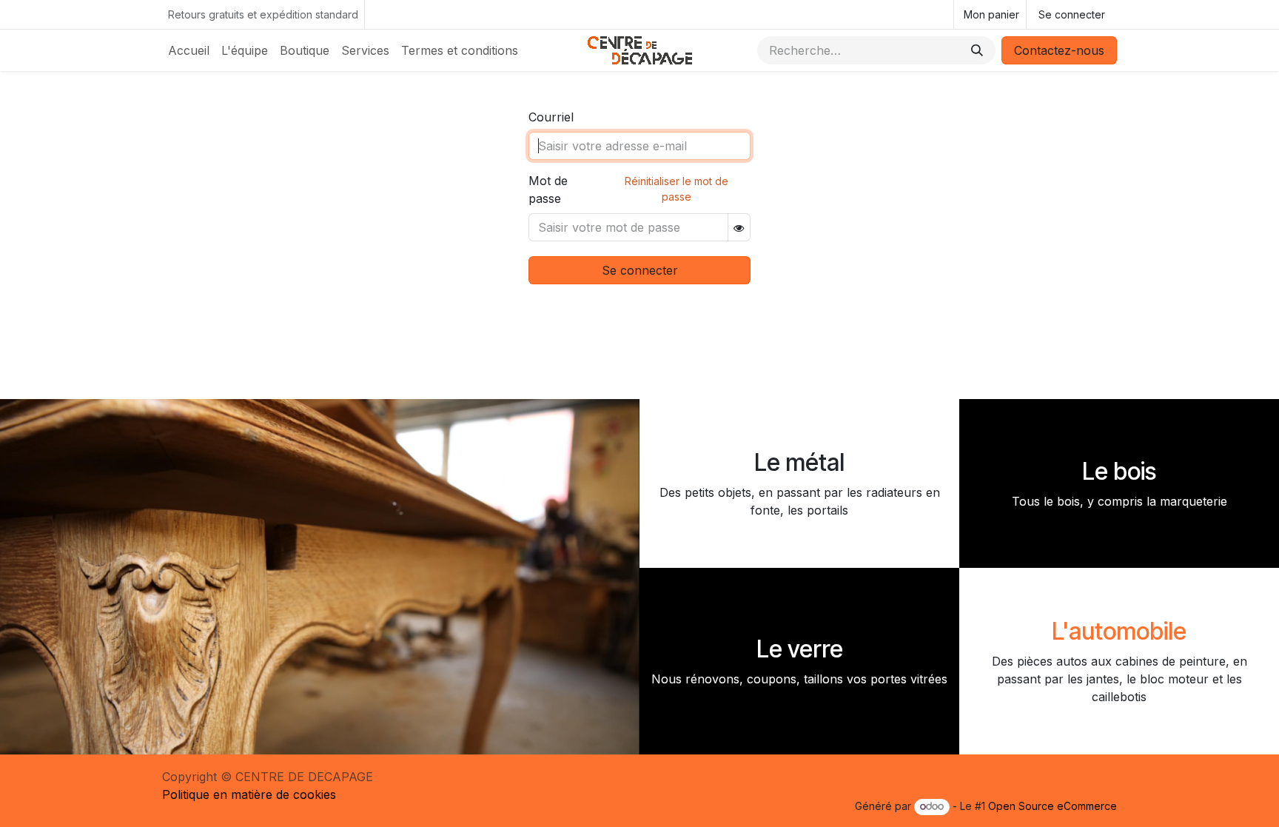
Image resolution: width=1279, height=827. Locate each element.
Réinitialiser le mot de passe (676, 189)
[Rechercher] (977, 50)
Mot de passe (548, 189)
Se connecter (1071, 14)
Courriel (551, 117)
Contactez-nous (1059, 50)
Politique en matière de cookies (249, 794)
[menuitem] (188, 50)
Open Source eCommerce (1052, 806)
